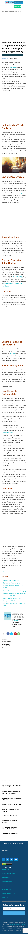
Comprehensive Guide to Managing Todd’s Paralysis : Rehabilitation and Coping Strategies (14, 593)
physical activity (17, 193)
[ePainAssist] (14, 2)
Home (3, 11)
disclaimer (16, 620)
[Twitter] (11, 633)
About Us (4, 853)
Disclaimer (18, 924)
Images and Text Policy (8, 873)
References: (5, 572)
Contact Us (4, 854)
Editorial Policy (6, 877)
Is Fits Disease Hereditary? (10, 833)
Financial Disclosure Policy (9, 893)
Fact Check (17, 6)
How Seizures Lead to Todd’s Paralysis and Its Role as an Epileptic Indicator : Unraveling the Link (7, 644)
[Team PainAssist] (7, 620)
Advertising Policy (6, 889)
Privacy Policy (5, 869)
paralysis (13, 67)
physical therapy (18, 276)
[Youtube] (16, 859)
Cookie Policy (5, 897)
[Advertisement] (14, 27)
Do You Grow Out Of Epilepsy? (11, 816)
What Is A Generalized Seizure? (11, 804)
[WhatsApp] (18, 633)
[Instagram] (7, 859)
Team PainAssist (13, 58)
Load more (13, 837)
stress (8, 193)
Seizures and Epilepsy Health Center (13, 11)
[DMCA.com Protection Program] (7, 864)
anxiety (12, 353)
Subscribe (14, 913)
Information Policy (7, 881)
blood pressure (8, 432)
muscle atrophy (8, 283)
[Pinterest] (15, 633)
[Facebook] (8, 633)
